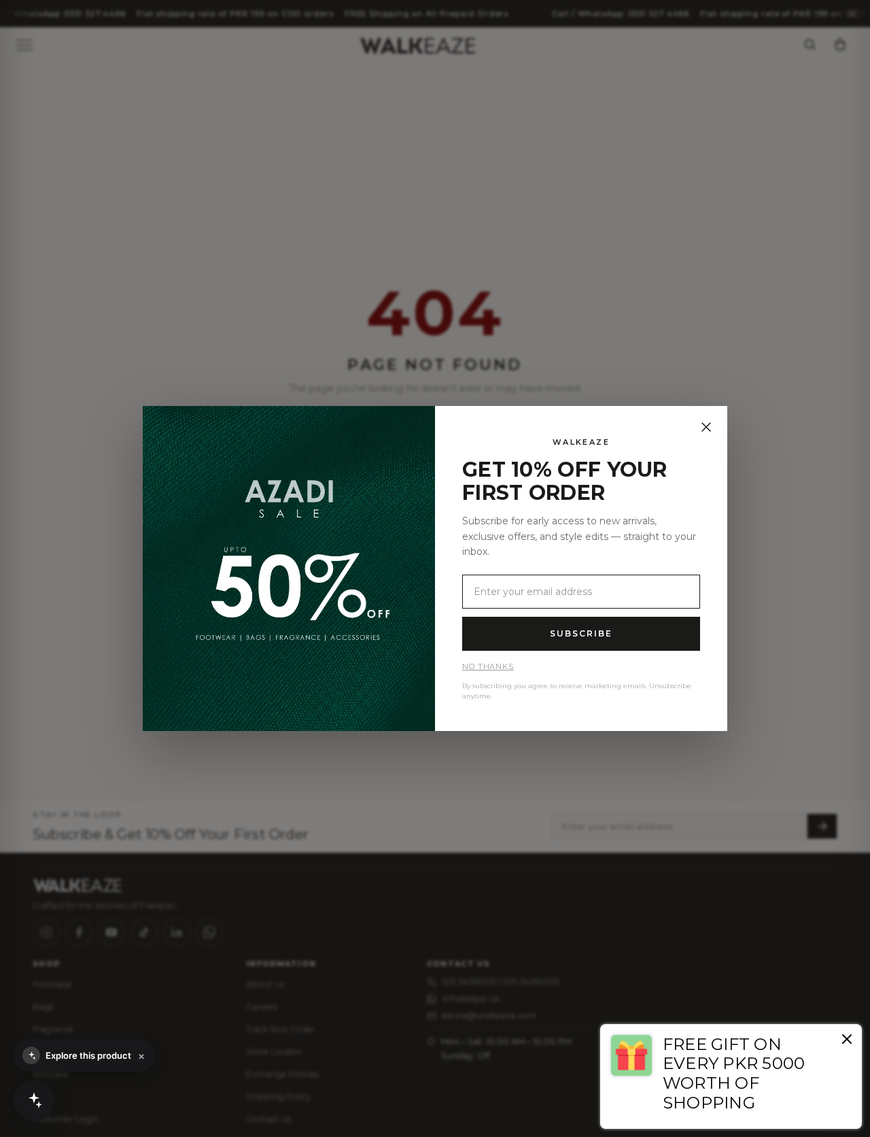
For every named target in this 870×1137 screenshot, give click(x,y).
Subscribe (581, 633)
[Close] (706, 427)
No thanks (488, 666)
